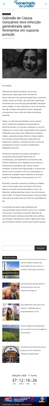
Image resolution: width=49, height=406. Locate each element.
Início (4, 10)
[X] (15, 43)
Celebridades (12, 10)
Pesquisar (40, 248)
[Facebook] (10, 43)
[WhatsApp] (4, 43)
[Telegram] (20, 43)
